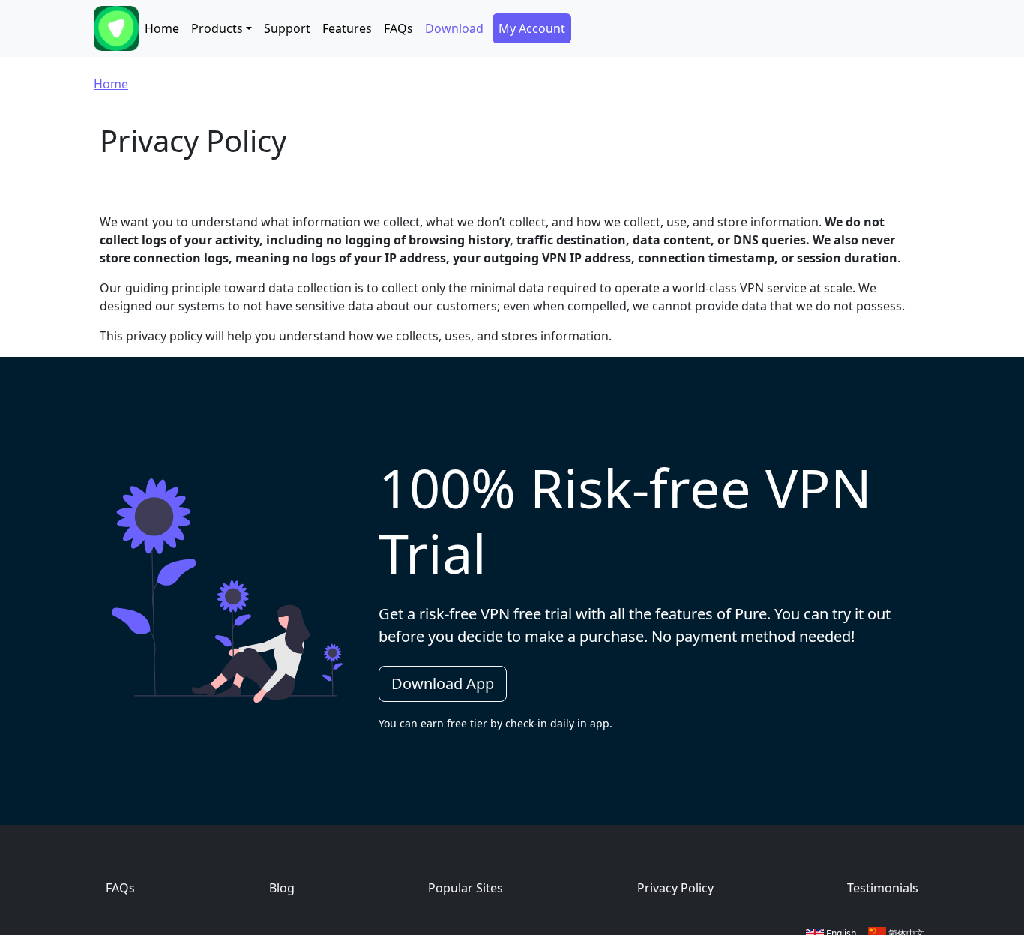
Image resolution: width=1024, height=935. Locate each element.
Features (347, 28)
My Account (532, 28)
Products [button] (217, 28)
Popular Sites (465, 888)
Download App (442, 683)
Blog (282, 888)
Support (287, 28)
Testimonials (882, 888)
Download (454, 28)
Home (162, 28)
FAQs (398, 28)
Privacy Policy (675, 888)
